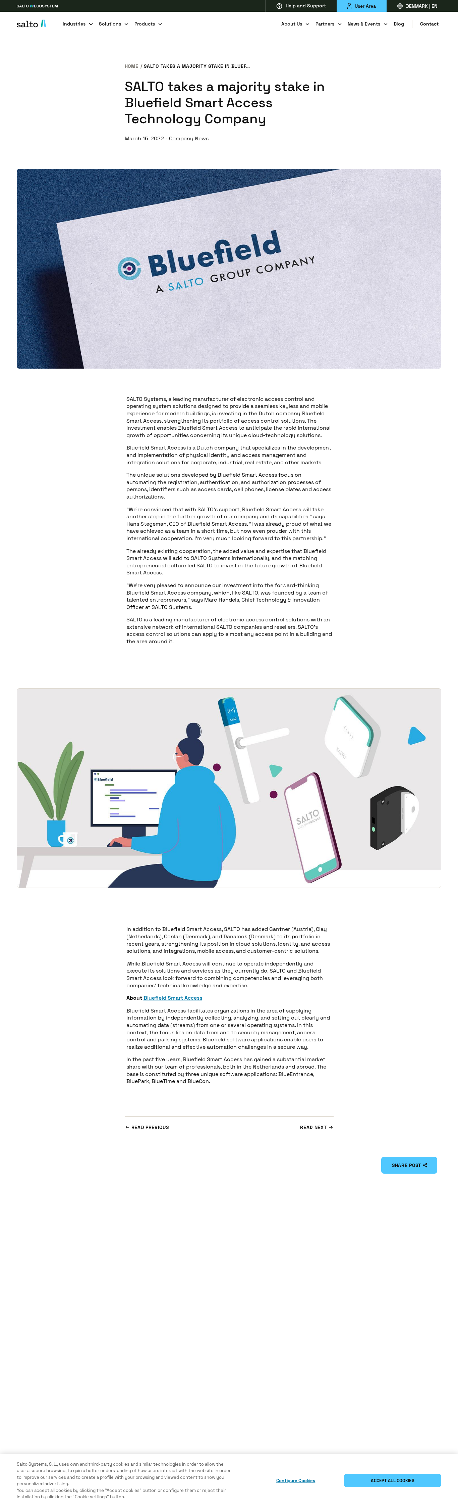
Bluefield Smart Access (173, 997)
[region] (229, 1480)
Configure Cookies (295, 1481)
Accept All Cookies (392, 1481)
